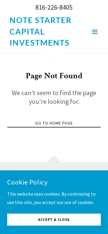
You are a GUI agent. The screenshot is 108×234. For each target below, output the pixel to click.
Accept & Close (54, 220)
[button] (95, 32)
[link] (40, 44)
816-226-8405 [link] (54, 7)
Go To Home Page (54, 123)
